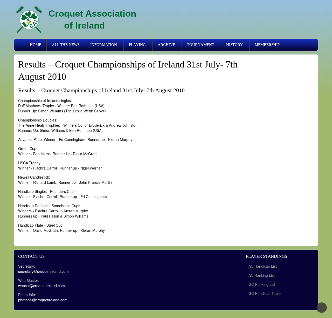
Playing (137, 45)
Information (103, 45)
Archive (166, 45)
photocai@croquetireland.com (42, 299)
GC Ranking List (261, 284)
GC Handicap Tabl (263, 293)
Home (35, 45)
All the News (66, 45)
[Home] (29, 19)
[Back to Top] (321, 307)
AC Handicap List (263, 266)
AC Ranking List (261, 275)
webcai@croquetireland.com (41, 285)
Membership (267, 45)
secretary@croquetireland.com (43, 271)
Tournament (200, 45)
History (234, 45)
